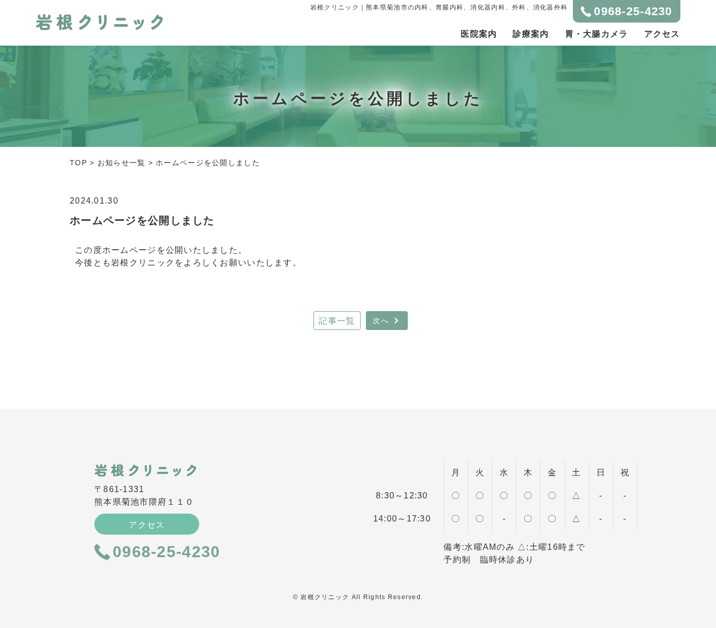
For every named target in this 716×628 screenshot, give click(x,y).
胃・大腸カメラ (596, 33)
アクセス (662, 33)
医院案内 (479, 33)
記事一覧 (337, 320)
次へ (381, 320)
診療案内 (531, 33)
